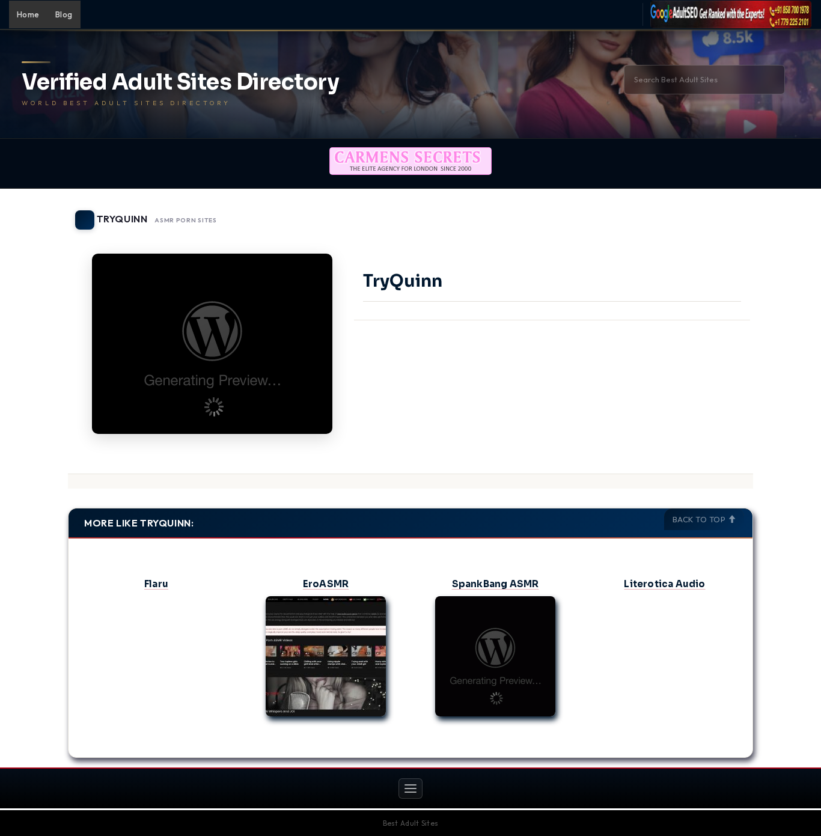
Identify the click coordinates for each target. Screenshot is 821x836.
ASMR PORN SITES (185, 220)
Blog (64, 14)
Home (28, 14)
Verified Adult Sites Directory (180, 82)
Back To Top (700, 519)
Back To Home (722, 213)
